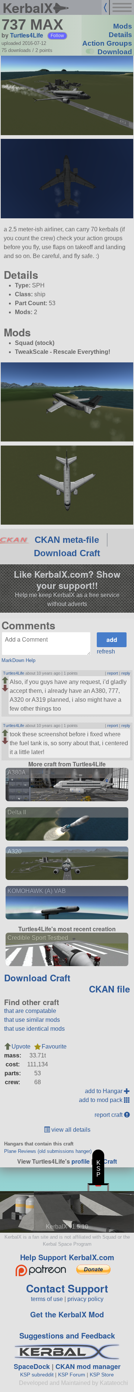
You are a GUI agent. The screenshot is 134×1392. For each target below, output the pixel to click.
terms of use (47, 1299)
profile (80, 1161)
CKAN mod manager (88, 1366)
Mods (122, 26)
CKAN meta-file (67, 540)
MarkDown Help (18, 660)
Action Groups (107, 43)
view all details (70, 1130)
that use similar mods (32, 1020)
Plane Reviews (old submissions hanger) (48, 1151)
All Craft (105, 1161)
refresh (106, 651)
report (112, 673)
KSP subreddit (37, 1375)
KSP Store (102, 1375)
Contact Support (67, 1288)
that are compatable (30, 1011)
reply (125, 673)
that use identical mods (34, 1029)
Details (120, 35)
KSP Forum (71, 1375)
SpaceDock (32, 1366)
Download (115, 52)
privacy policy (85, 1299)
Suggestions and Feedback (67, 1335)
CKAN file (109, 988)
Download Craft (67, 553)
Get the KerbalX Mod (67, 1314)
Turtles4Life (26, 35)
